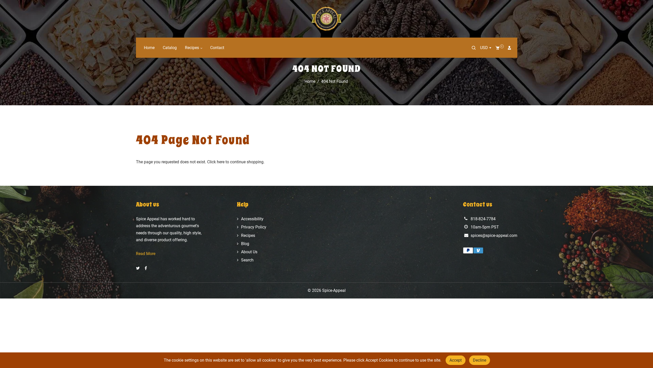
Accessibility (252, 218)
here (220, 161)
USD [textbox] (484, 47)
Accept (455, 360)
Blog (245, 243)
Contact (217, 47)
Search (247, 260)
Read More (145, 253)
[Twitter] (138, 268)
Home (149, 47)
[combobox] (485, 47)
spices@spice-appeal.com (494, 235)
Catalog (170, 47)
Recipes (192, 47)
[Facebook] (146, 268)
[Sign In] (509, 48)
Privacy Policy (253, 227)
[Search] (474, 48)
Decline (479, 360)
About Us (249, 251)
